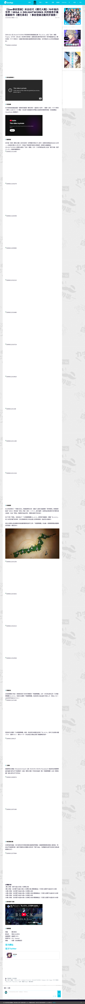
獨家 (47, 2)
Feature (44, 980)
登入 (81, 2)
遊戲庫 (58, 2)
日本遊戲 (14, 978)
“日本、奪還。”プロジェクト (14, 980)
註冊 (74, 2)
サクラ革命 (55, 980)
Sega (50, 980)
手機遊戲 (9, 978)
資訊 (40, 2)
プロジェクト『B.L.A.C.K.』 (11, 981)
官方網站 (9, 944)
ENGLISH (64, 2)
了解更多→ (54, 1002)
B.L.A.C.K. (28, 980)
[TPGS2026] (35, 2)
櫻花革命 (31, 981)
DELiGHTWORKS (36, 980)
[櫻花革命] (32, 955)
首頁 (29, 2)
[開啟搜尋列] (69, 2)
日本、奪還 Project (23, 981)
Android (23, 980)
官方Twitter (10, 948)
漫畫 (53, 2)
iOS (47, 980)
